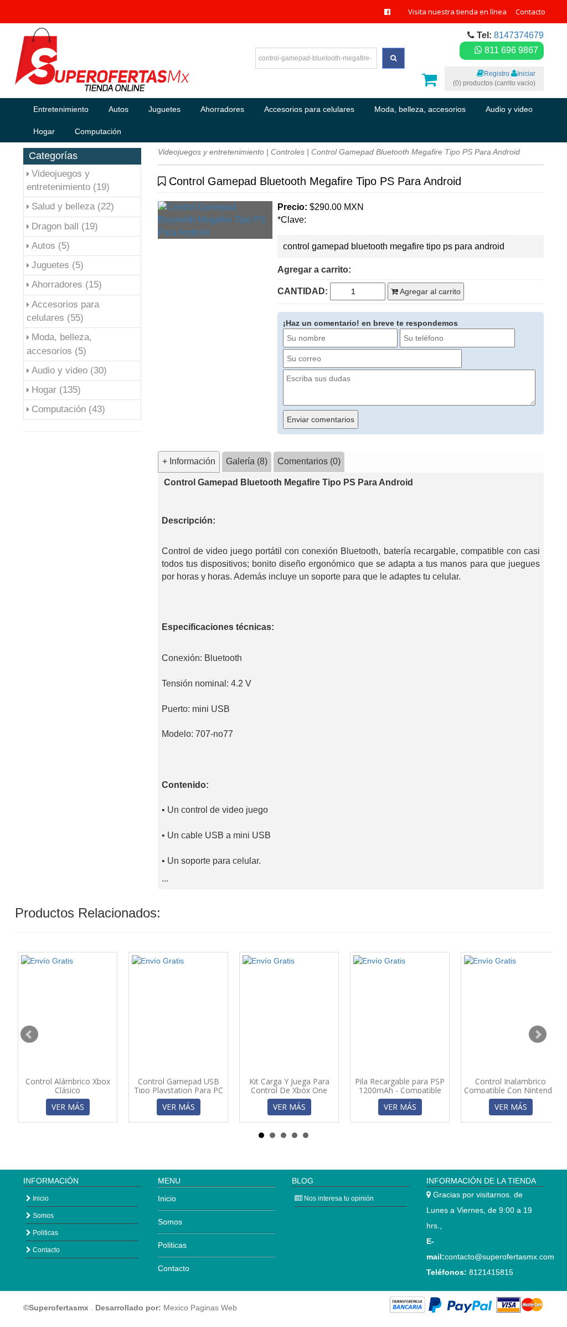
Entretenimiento (61, 109)
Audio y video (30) (69, 370)
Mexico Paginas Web (200, 1307)
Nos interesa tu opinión (338, 1198)
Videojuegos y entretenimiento (211, 151)
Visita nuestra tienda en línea (457, 12)
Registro (496, 74)
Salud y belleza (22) (73, 206)
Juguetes (164, 109)
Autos (118, 109)
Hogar (44, 131)
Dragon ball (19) (65, 226)
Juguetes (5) (58, 265)
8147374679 (519, 35)
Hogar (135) (56, 390)
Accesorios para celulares (309, 109)
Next (538, 1034)
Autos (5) (51, 245)
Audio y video (509, 109)
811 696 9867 (510, 50)
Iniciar (526, 74)
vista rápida (72, 1065)
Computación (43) (68, 409)
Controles (288, 151)
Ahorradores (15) (67, 284)
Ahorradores (222, 109)
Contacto (530, 12)
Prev (29, 1034)
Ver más (67, 1106)
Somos (42, 1216)
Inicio (40, 1198)
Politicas (44, 1233)
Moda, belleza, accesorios (420, 109)
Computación (98, 131)
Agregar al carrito (429, 291)
